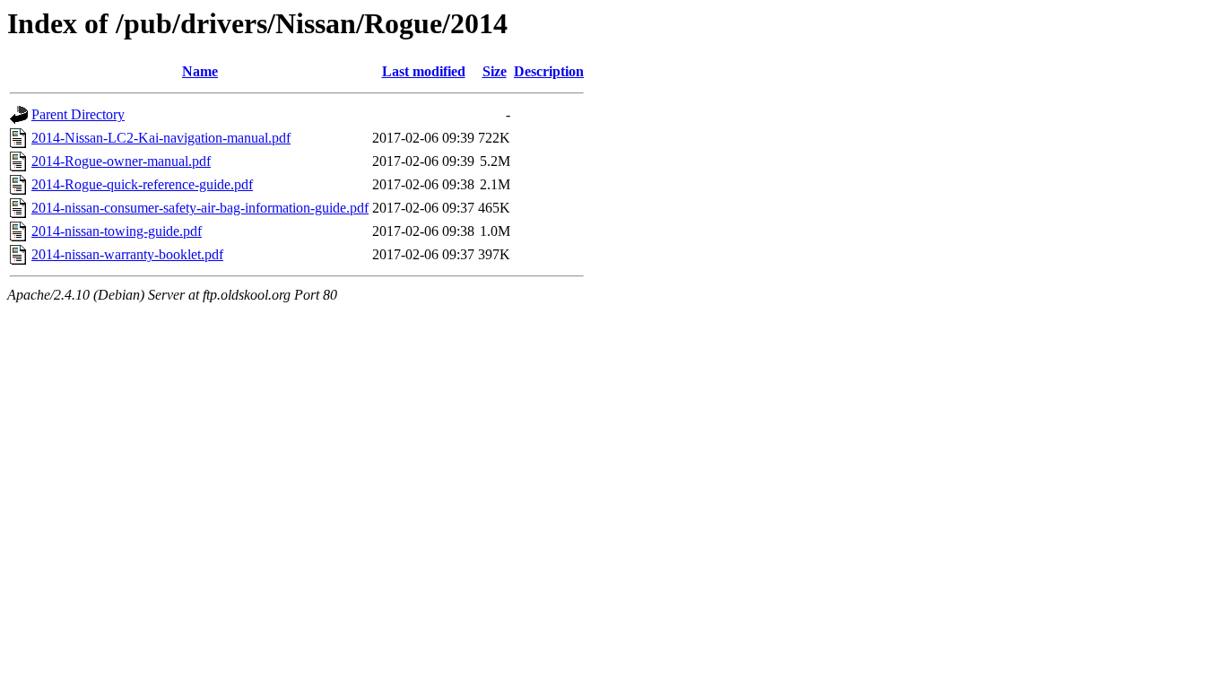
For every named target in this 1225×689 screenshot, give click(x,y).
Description (549, 71)
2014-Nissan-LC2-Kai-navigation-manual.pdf (161, 137)
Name (200, 71)
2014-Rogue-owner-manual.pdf (121, 161)
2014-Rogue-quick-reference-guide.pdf (142, 184)
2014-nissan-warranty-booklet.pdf (127, 254)
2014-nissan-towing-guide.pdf (116, 231)
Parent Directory (78, 114)
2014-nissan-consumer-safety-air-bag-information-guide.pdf (200, 207)
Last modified (423, 71)
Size (494, 71)
